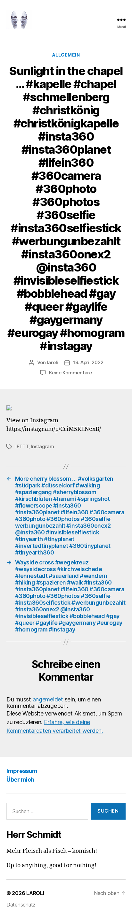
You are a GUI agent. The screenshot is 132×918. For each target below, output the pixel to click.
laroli (52, 362)
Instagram (42, 446)
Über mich (20, 779)
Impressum (21, 771)
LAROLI (35, 893)
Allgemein (66, 54)
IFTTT (22, 446)
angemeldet (48, 699)
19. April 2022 (88, 362)
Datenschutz (21, 904)
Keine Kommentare (70, 373)
